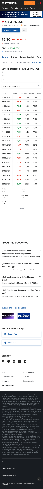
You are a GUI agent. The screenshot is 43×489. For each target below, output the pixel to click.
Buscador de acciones (19, 8)
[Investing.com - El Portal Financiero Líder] (12, 3)
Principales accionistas (23, 62)
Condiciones (5, 462)
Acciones (5, 8)
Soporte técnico (28, 381)
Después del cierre (10, 51)
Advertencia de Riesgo (9, 475)
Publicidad (26, 377)
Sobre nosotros (28, 372)
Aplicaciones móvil (8, 377)
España (32, 8)
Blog (3, 372)
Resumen (5, 62)
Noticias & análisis (27, 57)
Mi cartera (5, 381)
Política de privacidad (8, 468)
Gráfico (14, 57)
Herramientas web (8, 385)
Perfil (11, 62)
